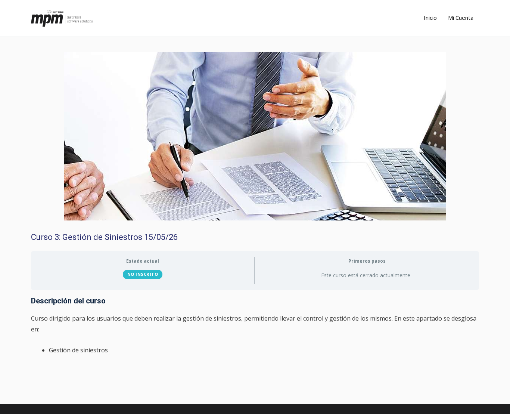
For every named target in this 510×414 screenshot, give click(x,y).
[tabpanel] (255, 326)
